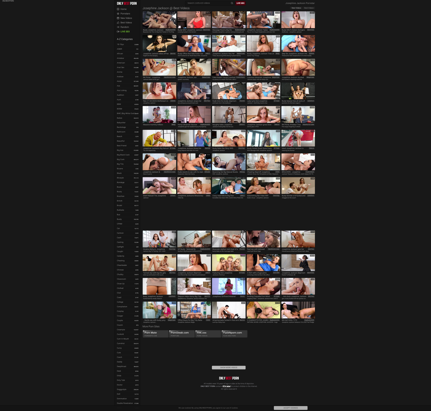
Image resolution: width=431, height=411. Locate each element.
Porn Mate (151, 334)
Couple (120, 320)
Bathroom (121, 132)
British (119, 201)
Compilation (122, 307)
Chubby (120, 274)
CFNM (119, 224)
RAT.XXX (276, 273)
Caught (120, 251)
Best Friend (121, 146)
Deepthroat (121, 366)
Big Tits (120, 164)
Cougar (120, 316)
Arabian (120, 77)
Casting (120, 242)
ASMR (119, 49)
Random (125, 27)
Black (119, 173)
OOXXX (311, 53)
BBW (119, 104)
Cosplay (120, 311)
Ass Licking (122, 90)
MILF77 (207, 296)
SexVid (172, 53)
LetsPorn (311, 101)
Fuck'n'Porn (240, 77)
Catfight (120, 247)
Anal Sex (120, 67)
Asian (119, 81)
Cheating (120, 261)
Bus (118, 215)
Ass (118, 86)
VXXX (277, 172)
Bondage (120, 182)
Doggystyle (121, 389)
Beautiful (121, 141)
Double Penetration (125, 403)
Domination (122, 399)
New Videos (126, 18)
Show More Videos (228, 367)
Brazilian (120, 196)
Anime (119, 72)
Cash (119, 238)
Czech (119, 357)
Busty (119, 219)
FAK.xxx (202, 334)
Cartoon (120, 233)
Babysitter (121, 123)
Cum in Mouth (123, 339)
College (120, 302)
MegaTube (275, 77)
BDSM (119, 109)
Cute (119, 353)
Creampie (121, 330)
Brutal (119, 205)
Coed (119, 297)
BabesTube (241, 53)
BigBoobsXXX (170, 30)
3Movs (277, 124)
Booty (119, 192)
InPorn (173, 195)
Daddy (119, 362)
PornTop (242, 148)
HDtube (207, 172)
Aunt (119, 100)
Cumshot (121, 343)
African (120, 54)
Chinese (120, 270)
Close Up (120, 284)
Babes (119, 118)
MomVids (206, 30)
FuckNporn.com (232, 334)
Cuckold (120, 334)
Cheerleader (122, 265)
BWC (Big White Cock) (126, 113)
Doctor (119, 385)
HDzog (242, 172)
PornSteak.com (180, 334)
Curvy (119, 348)
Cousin (120, 325)
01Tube (276, 101)
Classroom (121, 279)
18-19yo (120, 44)
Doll (118, 394)
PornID (242, 101)
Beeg (277, 53)
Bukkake (120, 210)
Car (118, 228)
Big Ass (120, 150)
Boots (119, 187)
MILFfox (207, 101)
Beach (119, 136)
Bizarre (120, 169)
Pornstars (125, 13)
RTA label (226, 386)
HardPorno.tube (169, 77)
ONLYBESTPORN (128, 3)
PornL (243, 296)
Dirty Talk (121, 380)
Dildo (119, 376)
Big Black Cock (123, 155)
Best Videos (126, 22)
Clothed (120, 288)
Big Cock (120, 159)
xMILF (208, 53)
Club (119, 293)
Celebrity (120, 256)
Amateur (120, 58)
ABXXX (173, 101)
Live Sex (125, 31)
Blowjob (120, 178)
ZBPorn (242, 124)
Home (123, 9)
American (121, 63)
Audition (120, 95)
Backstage (121, 127)
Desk (119, 371)
